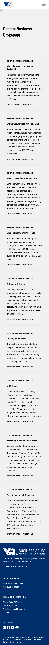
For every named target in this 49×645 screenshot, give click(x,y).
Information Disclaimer (23, 640)
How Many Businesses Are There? (22, 440)
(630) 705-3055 (15, 602)
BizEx (5, 642)
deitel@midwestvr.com (17, 609)
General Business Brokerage (20, 61)
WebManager (36, 640)
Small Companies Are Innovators (22, 178)
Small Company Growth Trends (21, 233)
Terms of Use (9, 640)
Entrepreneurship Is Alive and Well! (23, 124)
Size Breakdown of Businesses (21, 495)
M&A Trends (12, 386)
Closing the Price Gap (17, 338)
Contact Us (7, 612)
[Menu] (44, 4)
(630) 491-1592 (13, 605)
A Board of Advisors (16, 284)
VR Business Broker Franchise (14, 566)
